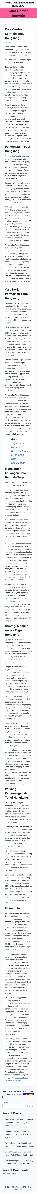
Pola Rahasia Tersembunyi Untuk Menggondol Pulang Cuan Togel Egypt (18, 1134)
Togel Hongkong (22, 156)
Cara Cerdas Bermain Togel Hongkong (15, 34)
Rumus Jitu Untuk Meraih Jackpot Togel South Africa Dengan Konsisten (19, 1122)
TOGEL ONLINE (10, 25)
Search (5, 1102)
